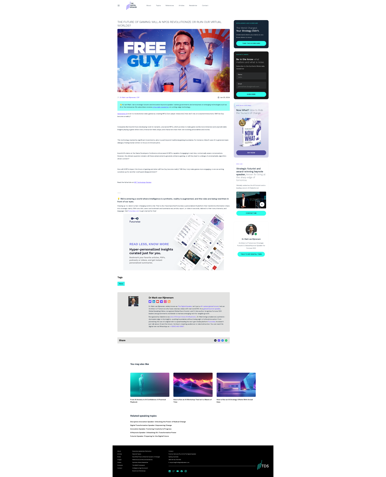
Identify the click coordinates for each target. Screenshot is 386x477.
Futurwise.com (133, 211)
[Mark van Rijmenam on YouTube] (178, 471)
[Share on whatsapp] (226, 340)
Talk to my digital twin (251, 254)
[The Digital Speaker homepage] (131, 5)
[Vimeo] (161, 301)
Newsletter (193, 5)
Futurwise (211, 322)
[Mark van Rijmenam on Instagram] (186, 471)
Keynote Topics (136, 454)
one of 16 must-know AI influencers (183, 317)
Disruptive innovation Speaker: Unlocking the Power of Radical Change (158, 422)
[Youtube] (157, 301)
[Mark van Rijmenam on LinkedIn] (170, 471)
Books (119, 457)
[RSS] (169, 301)
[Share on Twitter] (219, 340)
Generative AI (122, 114)
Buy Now (251, 153)
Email (240, 84)
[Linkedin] (153, 301)
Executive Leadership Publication (141, 451)
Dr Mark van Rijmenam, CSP (129, 97)
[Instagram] (165, 301)
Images (119, 459)
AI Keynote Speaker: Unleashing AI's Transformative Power (153, 432)
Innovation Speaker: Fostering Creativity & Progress (150, 429)
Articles (181, 5)
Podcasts (120, 465)
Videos (119, 462)
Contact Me (251, 213)
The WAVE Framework (138, 465)
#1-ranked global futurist (210, 306)
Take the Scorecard (251, 43)
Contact (205, 5)
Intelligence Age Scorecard (140, 468)
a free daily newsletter (160, 107)
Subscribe (251, 94)
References (170, 5)
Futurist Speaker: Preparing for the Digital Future (149, 436)
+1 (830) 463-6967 (177, 326)
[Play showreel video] (251, 200)
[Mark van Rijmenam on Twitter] (174, 471)
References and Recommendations (142, 459)
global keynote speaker (212, 309)
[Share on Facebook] (222, 340)
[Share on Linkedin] (215, 340)
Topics (158, 5)
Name (240, 74)
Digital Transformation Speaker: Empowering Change (151, 425)
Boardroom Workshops (139, 471)
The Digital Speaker (185, 306)
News (121, 284)
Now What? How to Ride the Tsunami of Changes (146, 457)
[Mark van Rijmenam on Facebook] (182, 471)
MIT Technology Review (142, 182)
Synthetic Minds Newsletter (140, 462)
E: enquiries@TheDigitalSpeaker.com (179, 462)
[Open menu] (118, 5)
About (148, 5)
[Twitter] (150, 301)
